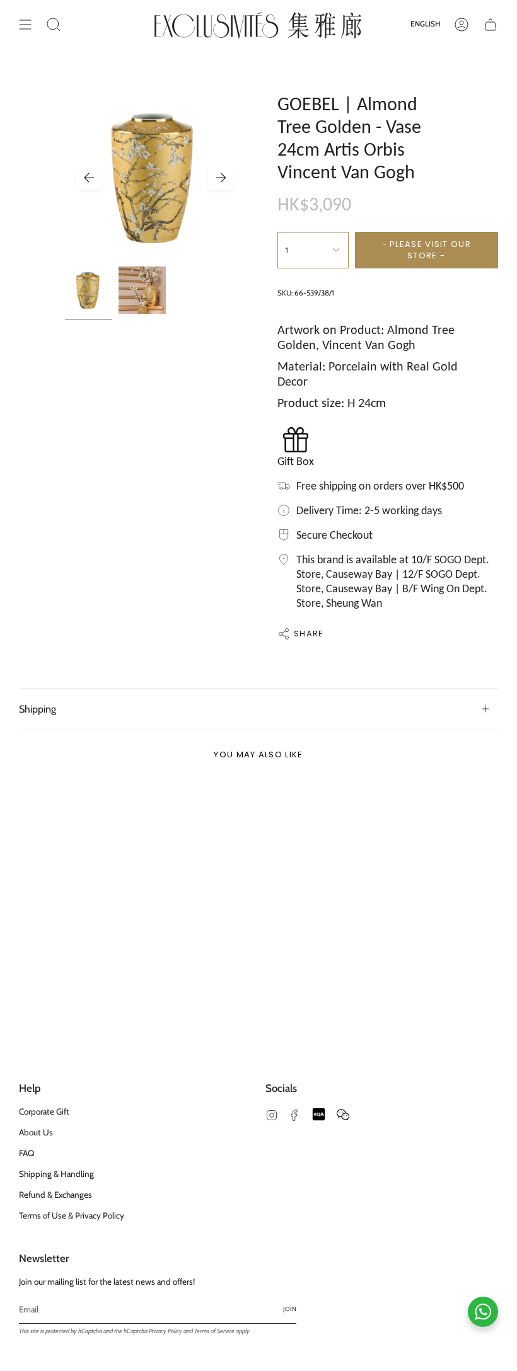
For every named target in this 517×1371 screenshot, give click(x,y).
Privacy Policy (165, 1331)
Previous (89, 177)
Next (220, 177)
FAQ (26, 1153)
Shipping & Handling (56, 1174)
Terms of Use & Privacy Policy (71, 1215)
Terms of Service (214, 1331)
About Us (36, 1132)
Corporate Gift (44, 1111)
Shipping (37, 709)
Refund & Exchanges (55, 1195)
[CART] (490, 25)
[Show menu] (25, 25)
